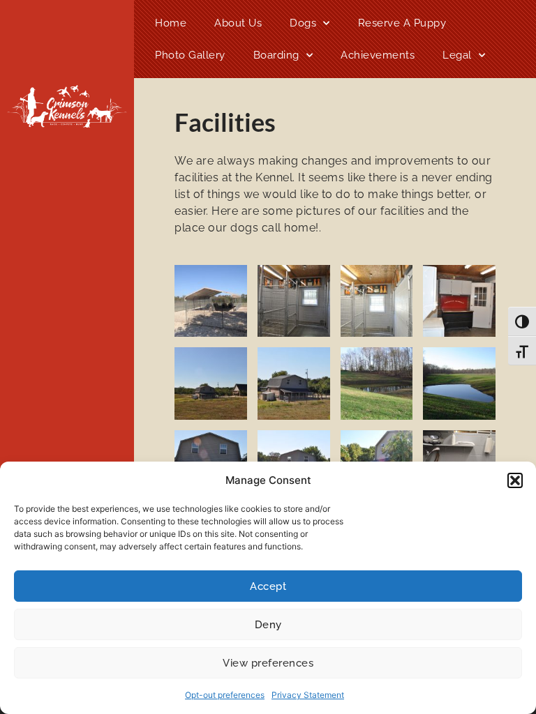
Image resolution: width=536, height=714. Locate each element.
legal (457, 55)
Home (170, 23)
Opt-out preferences (225, 695)
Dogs (303, 23)
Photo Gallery (190, 55)
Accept (268, 586)
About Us (238, 23)
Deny (268, 624)
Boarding (276, 55)
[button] (515, 480)
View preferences (268, 663)
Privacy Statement (307, 695)
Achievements (378, 55)
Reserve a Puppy (402, 23)
